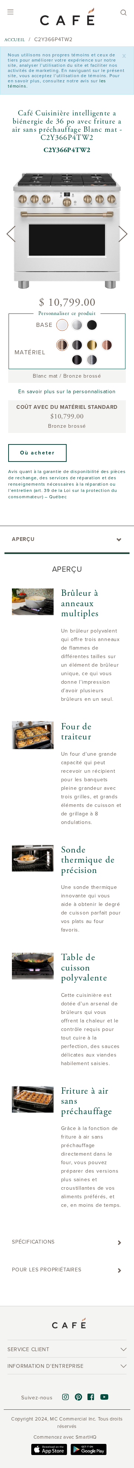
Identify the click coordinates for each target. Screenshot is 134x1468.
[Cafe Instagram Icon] (65, 1397)
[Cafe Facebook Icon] (91, 1397)
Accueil (14, 40)
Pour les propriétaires (47, 1270)
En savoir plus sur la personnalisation (66, 391)
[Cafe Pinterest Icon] (78, 1397)
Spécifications (33, 1242)
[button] (37, 453)
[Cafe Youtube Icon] (104, 1397)
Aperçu (23, 539)
